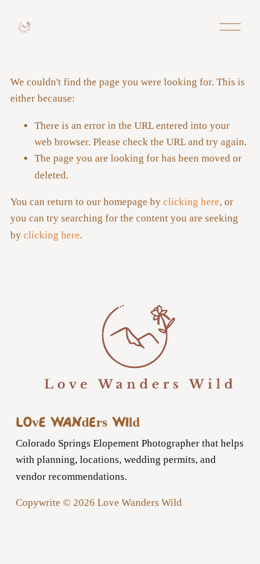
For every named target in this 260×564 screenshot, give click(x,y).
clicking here (191, 202)
